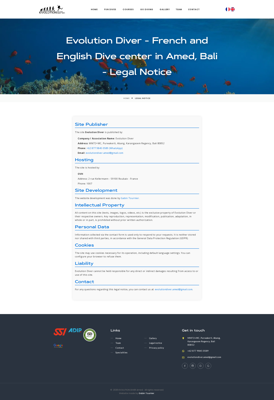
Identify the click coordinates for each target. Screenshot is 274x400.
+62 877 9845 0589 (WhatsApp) (105, 148)
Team (179, 9)
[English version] (232, 9)
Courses (128, 9)
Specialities (121, 352)
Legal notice (155, 343)
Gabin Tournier (130, 198)
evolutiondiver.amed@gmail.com (104, 152)
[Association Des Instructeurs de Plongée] (74, 330)
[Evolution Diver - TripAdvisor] (89, 335)
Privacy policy (156, 347)
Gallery (165, 9)
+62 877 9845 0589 (198, 350)
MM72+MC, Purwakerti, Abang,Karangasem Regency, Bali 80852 (204, 341)
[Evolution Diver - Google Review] (58, 345)
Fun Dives (110, 9)
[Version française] (228, 9)
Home (94, 9)
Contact (194, 9)
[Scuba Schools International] (60, 331)
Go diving (146, 9)
